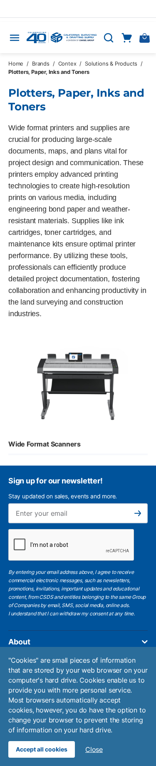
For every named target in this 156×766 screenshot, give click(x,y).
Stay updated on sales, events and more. (62, 496)
